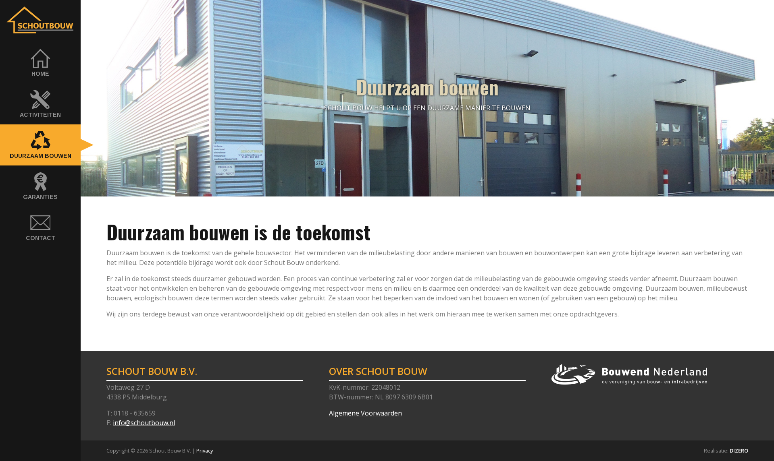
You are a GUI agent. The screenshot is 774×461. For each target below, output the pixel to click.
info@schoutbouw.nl (144, 422)
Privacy (204, 450)
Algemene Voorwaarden (365, 413)
